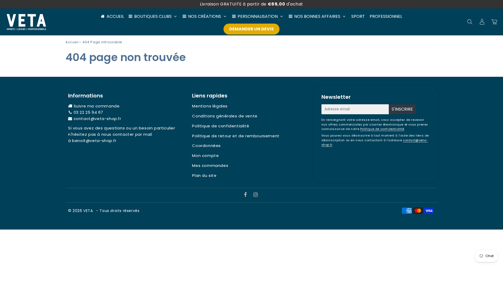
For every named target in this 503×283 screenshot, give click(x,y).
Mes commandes (210, 165)
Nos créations (204, 16)
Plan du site (204, 175)
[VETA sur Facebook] (246, 195)
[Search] (469, 21)
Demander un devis (251, 29)
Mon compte (205, 155)
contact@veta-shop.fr (97, 118)
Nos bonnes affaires (317, 16)
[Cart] (494, 21)
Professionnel (386, 16)
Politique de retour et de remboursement (235, 136)
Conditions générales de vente (224, 116)
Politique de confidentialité (220, 126)
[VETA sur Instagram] (255, 195)
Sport (358, 16)
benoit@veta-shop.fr (94, 140)
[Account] (482, 21)
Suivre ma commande (97, 106)
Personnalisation (258, 16)
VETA (88, 210)
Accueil (115, 16)
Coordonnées (206, 145)
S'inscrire (402, 109)
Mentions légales (210, 106)
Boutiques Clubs (153, 16)
